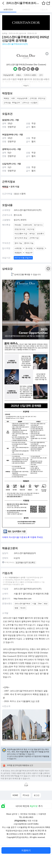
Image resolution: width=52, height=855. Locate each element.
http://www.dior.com (22, 598)
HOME (15, 795)
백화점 (5, 186)
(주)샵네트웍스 (22, 837)
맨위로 (26, 784)
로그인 (36, 795)
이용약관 (42, 814)
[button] (46, 726)
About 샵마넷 (11, 814)
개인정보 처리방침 (28, 814)
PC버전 (26, 795)
